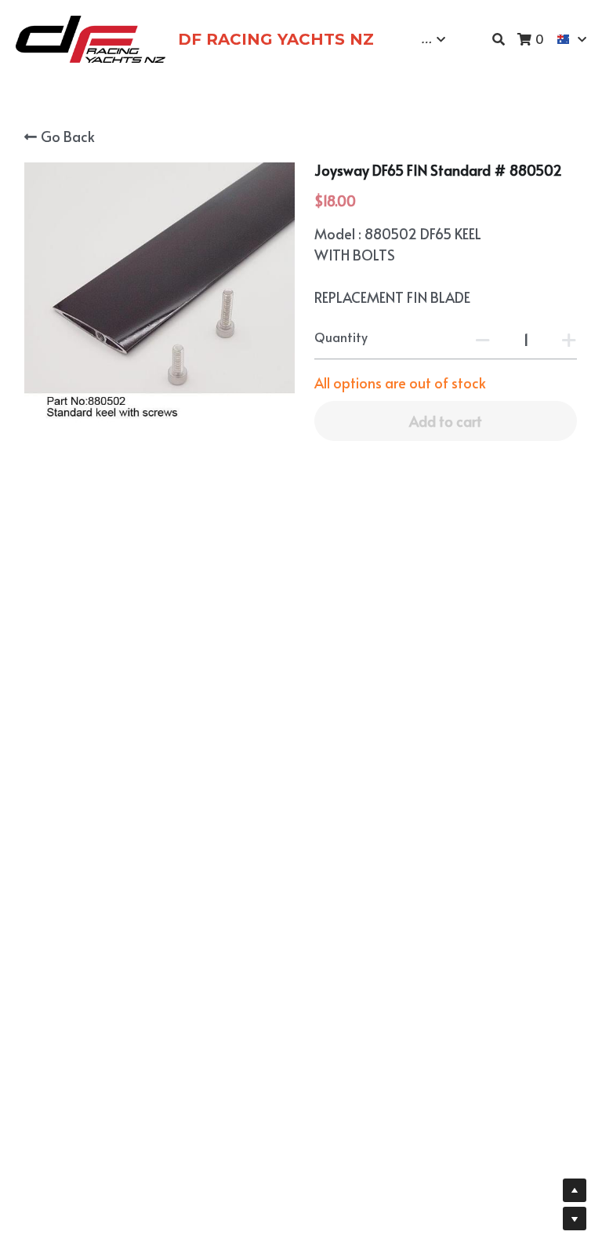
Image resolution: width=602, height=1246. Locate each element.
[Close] (486, 462)
